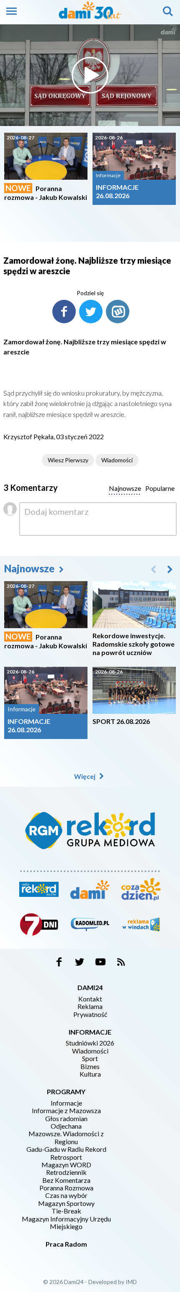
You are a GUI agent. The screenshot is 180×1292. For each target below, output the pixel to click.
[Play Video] (90, 75)
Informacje (66, 1103)
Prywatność (90, 1014)
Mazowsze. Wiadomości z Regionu (66, 1137)
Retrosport (66, 1157)
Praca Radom (66, 1244)
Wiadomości (117, 460)
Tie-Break (66, 1211)
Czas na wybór (66, 1195)
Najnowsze (30, 568)
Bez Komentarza (66, 1180)
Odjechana (66, 1126)
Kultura (90, 1074)
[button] (170, 569)
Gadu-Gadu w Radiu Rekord (66, 1149)
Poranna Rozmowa (66, 1188)
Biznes (90, 1066)
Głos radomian (66, 1118)
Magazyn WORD (66, 1165)
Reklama (90, 1006)
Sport (90, 1058)
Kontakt (90, 999)
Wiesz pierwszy (68, 460)
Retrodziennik (66, 1172)
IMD (131, 1281)
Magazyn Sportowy (66, 1203)
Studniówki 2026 (90, 1043)
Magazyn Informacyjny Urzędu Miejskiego (66, 1222)
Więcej (85, 776)
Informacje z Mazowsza (66, 1110)
